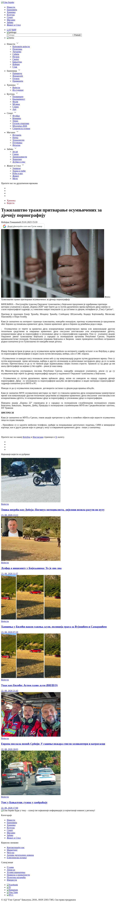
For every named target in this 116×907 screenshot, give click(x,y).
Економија (12, 9)
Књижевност (18, 99)
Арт (14, 109)
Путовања (17, 142)
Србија (15, 54)
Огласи (15, 78)
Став (14, 67)
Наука (15, 137)
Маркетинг (12, 850)
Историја (16, 135)
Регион (15, 57)
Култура (11, 15)
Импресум (12, 880)
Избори (16, 64)
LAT (9, 30)
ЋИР (14, 30)
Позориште (17, 96)
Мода (15, 178)
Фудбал (16, 116)
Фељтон (16, 145)
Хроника (11, 12)
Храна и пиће (19, 171)
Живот (15, 176)
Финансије (17, 76)
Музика (16, 104)
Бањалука (17, 62)
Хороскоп (17, 159)
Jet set (15, 151)
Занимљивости (19, 157)
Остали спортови (20, 123)
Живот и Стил (14, 25)
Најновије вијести (21, 46)
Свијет (15, 59)
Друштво (16, 51)
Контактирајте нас (15, 847)
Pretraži (77, 35)
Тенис (15, 121)
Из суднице (17, 90)
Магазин (11, 20)
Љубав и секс (18, 162)
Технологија (18, 140)
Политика (17, 49)
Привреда (17, 73)
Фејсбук (26, 437)
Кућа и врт (17, 173)
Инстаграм (38, 437)
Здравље (16, 168)
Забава (10, 22)
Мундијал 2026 (19, 126)
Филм (15, 101)
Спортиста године (21, 128)
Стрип (15, 107)
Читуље (10, 852)
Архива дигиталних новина (20, 855)
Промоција (17, 81)
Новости (11, 7)
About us (11, 870)
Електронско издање (17, 857)
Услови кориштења (16, 872)
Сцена (15, 154)
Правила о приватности (18, 875)
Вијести (16, 87)
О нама (10, 867)
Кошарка (16, 118)
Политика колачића (16, 877)
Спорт (10, 17)
